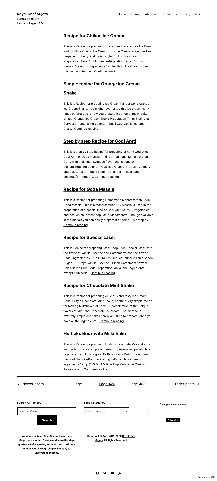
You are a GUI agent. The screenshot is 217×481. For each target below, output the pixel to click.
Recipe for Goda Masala (88, 189)
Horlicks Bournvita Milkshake (94, 333)
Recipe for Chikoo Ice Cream (93, 35)
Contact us (169, 14)
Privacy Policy (190, 14)
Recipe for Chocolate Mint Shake (98, 285)
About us (151, 14)
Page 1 (79, 384)
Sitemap (135, 14)
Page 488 (137, 384)
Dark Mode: (204, 477)
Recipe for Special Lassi (89, 237)
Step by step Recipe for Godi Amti (99, 141)
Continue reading (106, 71)
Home (122, 14)
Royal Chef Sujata (32, 14)
